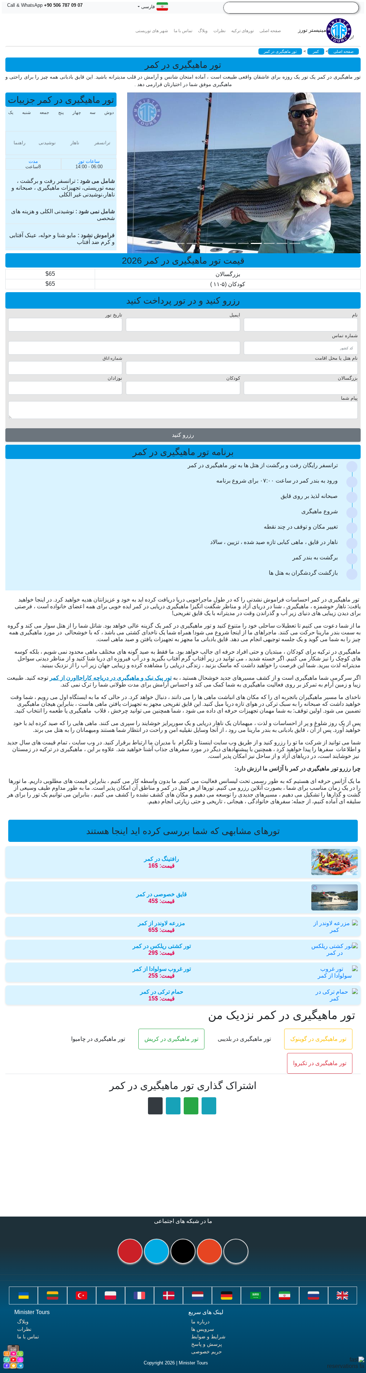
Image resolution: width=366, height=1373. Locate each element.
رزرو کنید (183, 435)
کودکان (233, 378)
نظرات (219, 30)
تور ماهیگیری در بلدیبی (244, 1039)
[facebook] (235, 1251)
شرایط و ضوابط (208, 1336)
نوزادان (115, 378)
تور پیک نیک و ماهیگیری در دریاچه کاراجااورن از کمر (111, 678)
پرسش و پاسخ (206, 1344)
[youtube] (130, 1251)
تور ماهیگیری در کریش (171, 1039)
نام (355, 315)
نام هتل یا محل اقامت (336, 358)
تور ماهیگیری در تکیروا (319, 1063)
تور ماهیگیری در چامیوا (98, 1039)
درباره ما (200, 1321)
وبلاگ (23, 1321)
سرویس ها (202, 1329)
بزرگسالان (348, 378)
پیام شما (349, 398)
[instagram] (209, 1251)
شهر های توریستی (151, 30)
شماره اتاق (112, 358)
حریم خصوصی (206, 1351)
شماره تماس (345, 335)
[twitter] (156, 1251)
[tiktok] (183, 1251)
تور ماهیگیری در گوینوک (318, 1039)
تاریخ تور (113, 315)
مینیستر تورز (325, 33)
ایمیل (234, 315)
